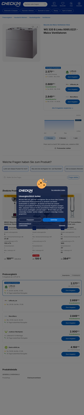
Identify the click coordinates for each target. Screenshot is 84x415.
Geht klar (54, 220)
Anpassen (30, 220)
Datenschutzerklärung (25, 223)
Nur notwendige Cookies (58, 190)
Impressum (62, 225)
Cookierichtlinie (23, 225)
